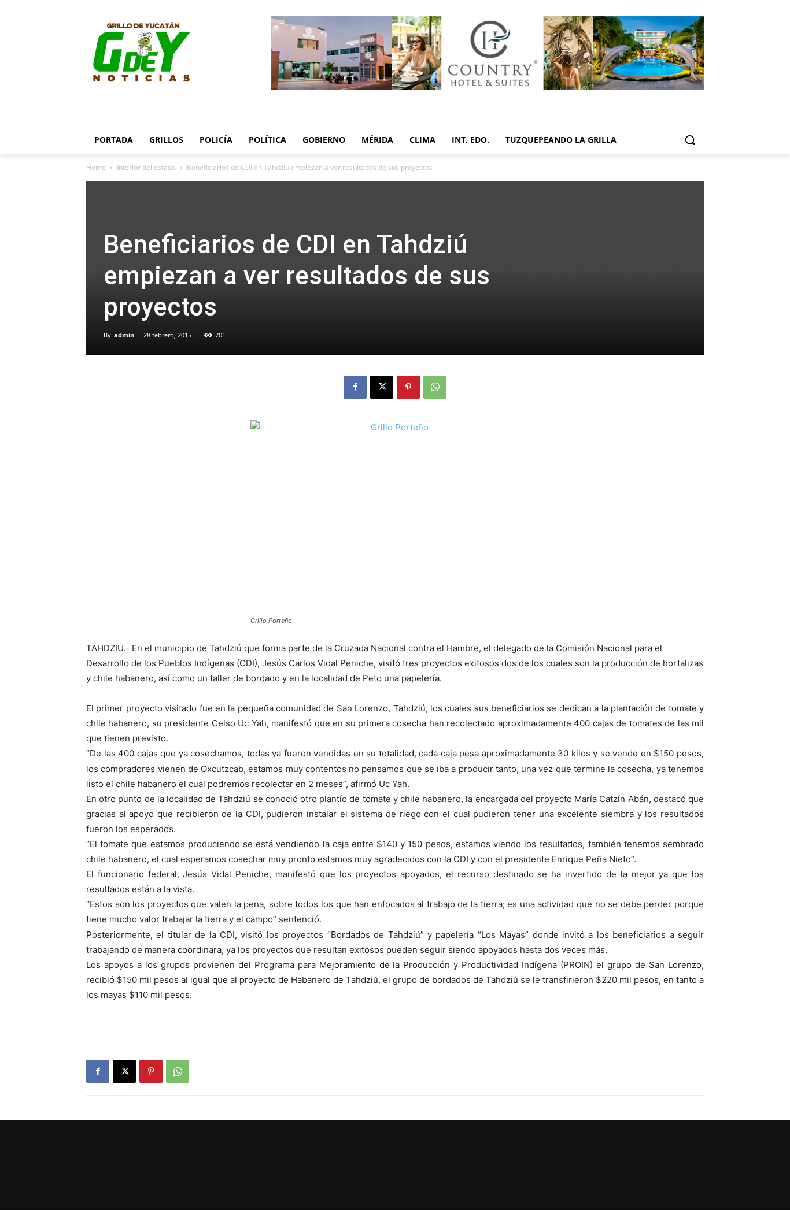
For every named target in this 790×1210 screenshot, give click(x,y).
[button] (690, 140)
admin (124, 335)
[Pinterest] (408, 387)
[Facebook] (355, 387)
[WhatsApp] (434, 387)
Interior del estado (146, 167)
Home (96, 167)
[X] (381, 387)
